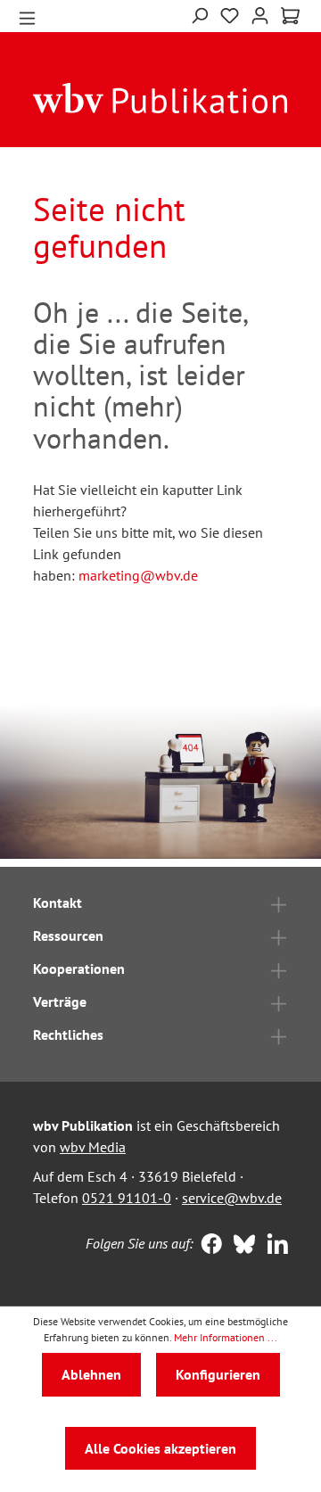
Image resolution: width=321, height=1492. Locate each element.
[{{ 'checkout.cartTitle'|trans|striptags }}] (290, 16)
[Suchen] (199, 14)
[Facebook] (207, 1246)
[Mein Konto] (260, 14)
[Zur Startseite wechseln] (160, 97)
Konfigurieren (218, 1374)
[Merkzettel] (230, 14)
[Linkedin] (273, 1246)
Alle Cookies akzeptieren (160, 1448)
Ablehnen (91, 1374)
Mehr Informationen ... (225, 1337)
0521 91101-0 (126, 1198)
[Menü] (27, 16)
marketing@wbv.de (138, 575)
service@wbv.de (232, 1198)
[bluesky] (240, 1246)
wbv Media (93, 1147)
